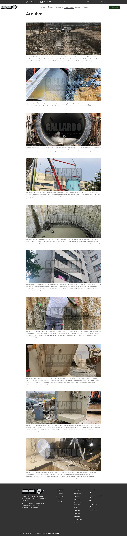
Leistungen (59, 7)
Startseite (42, 7)
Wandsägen (77, 513)
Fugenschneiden (78, 519)
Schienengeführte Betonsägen (78, 503)
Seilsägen (76, 507)
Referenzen (69, 7)
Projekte (85, 7)
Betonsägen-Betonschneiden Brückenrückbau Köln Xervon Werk (42, 155)
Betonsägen (77, 499)
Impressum (38, 533)
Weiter (28, 481)
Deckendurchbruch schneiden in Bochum (36, 435)
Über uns (51, 7)
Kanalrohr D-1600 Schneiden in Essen (35, 20)
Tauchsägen (77, 510)
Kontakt (77, 7)
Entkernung (77, 516)
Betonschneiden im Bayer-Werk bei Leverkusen (38, 341)
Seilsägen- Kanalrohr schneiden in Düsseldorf (37, 110)
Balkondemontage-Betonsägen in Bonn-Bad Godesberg (40, 247)
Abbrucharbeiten (78, 493)
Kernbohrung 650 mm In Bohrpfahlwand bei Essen (38, 65)
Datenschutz (45, 533)
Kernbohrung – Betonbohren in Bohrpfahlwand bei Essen (40, 202)
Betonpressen (77, 496)
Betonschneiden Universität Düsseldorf (36, 388)
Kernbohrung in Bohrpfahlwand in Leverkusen (37, 294)
